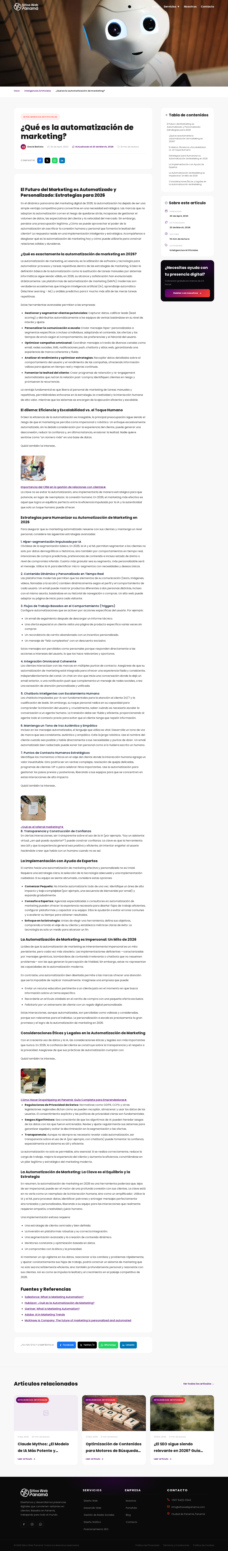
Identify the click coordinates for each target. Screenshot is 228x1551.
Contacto (207, 6)
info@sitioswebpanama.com (188, 1507)
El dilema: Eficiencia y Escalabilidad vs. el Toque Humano (187, 148)
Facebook (68, 1344)
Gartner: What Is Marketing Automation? (52, 1309)
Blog (128, 1515)
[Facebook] (40, 160)
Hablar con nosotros (185, 293)
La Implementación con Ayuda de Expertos (186, 166)
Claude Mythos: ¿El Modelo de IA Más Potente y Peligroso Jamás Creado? (43, 1450)
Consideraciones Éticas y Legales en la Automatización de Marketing (187, 183)
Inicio (156, 6)
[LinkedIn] (62, 160)
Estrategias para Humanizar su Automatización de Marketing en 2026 (188, 157)
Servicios (170, 6)
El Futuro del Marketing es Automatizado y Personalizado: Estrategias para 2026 (184, 126)
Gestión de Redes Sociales (99, 1515)
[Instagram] (32, 1524)
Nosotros (190, 6)
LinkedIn (130, 1344)
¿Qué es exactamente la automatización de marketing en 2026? (186, 138)
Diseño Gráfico (92, 1522)
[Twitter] (47, 160)
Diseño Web (91, 1500)
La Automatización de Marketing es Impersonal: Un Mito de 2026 (187, 174)
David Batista (35, 146)
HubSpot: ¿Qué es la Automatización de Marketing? (59, 1303)
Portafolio (131, 1508)
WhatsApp (110, 1344)
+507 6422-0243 (181, 1500)
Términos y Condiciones (176, 1545)
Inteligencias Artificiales (37, 90)
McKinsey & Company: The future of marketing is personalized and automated (78, 1320)
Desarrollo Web (92, 1508)
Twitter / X (88, 1344)
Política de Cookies (203, 1545)
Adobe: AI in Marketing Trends (45, 1314)
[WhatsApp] (55, 160)
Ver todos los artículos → (198, 1383)
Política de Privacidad (147, 1545)
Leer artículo (25, 1458)
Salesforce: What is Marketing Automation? (54, 1297)
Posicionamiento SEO (96, 1529)
